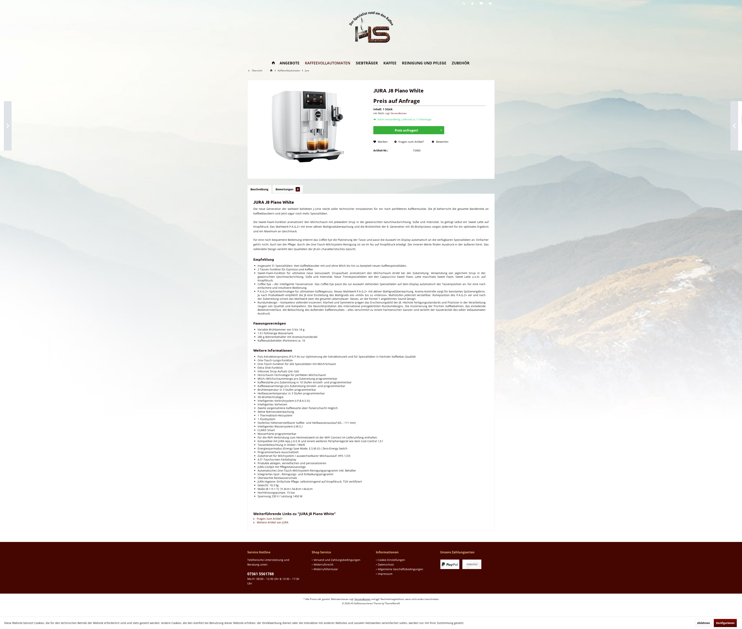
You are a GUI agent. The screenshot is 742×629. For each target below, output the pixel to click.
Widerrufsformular (326, 569)
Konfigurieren (725, 623)
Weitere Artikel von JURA (272, 522)
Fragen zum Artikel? (411, 142)
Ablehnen (703, 623)
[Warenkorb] (490, 3)
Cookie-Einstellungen (391, 560)
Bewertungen (287, 189)
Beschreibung (259, 189)
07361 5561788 (260, 573)
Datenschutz (386, 564)
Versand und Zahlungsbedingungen (337, 560)
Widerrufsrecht (323, 564)
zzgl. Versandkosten (396, 113)
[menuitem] (490, 3)
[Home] (273, 63)
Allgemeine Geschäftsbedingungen (400, 569)
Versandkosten (363, 599)
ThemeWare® (392, 603)
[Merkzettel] (481, 3)
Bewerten (441, 142)
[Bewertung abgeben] (429, 95)
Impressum (385, 574)
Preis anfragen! (406, 130)
